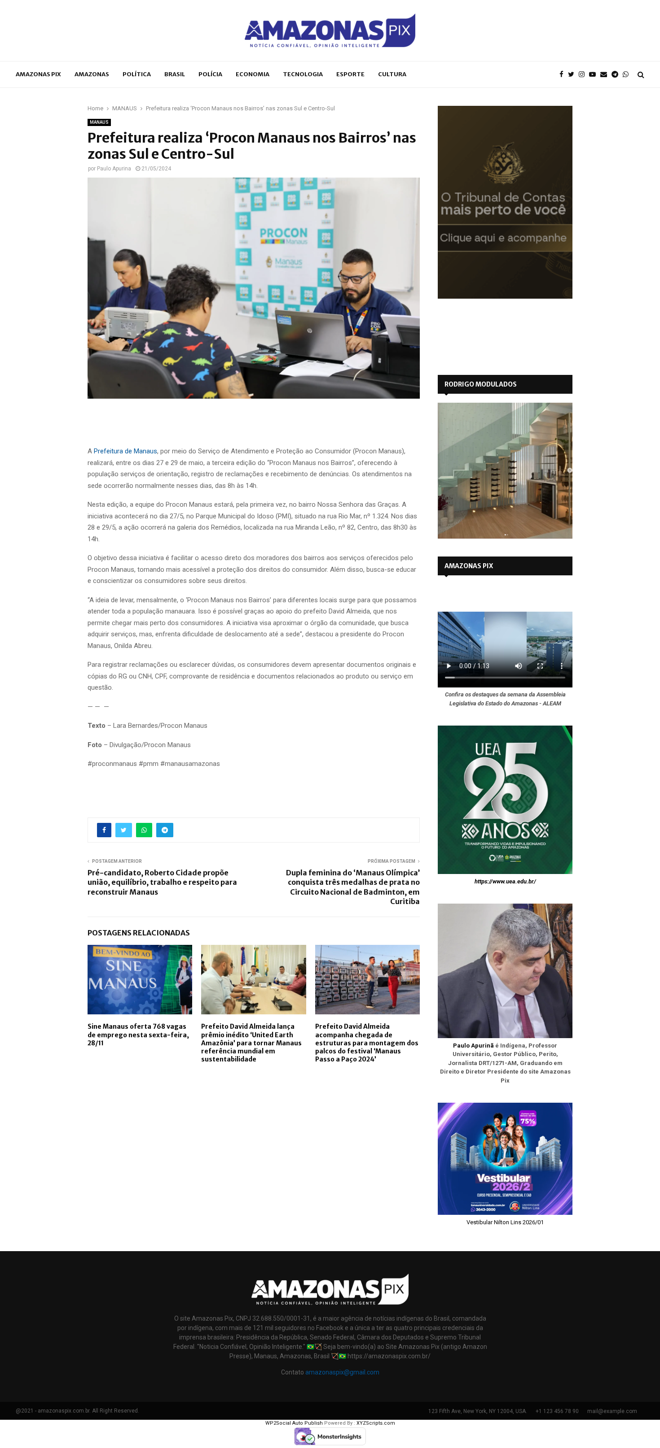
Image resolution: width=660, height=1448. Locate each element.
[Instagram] (584, 75)
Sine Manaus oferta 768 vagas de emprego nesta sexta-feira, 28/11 (138, 1034)
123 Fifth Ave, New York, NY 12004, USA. (477, 1411)
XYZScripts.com (375, 1423)
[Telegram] (617, 75)
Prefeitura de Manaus (125, 451)
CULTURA (392, 74)
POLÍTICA (137, 74)
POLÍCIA (210, 74)
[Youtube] (594, 75)
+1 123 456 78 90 (557, 1411)
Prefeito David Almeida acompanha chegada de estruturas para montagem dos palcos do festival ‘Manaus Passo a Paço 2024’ (366, 1042)
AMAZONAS (92, 74)
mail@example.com (612, 1411)
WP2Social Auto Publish (294, 1423)
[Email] (606, 75)
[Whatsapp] (628, 75)
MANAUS (99, 122)
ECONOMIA (252, 74)
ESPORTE (350, 74)
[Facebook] (563, 75)
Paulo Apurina (114, 168)
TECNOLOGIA (303, 74)
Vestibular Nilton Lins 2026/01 (505, 1222)
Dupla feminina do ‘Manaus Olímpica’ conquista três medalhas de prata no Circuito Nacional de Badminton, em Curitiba (353, 887)
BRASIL (174, 74)
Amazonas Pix (38, 74)
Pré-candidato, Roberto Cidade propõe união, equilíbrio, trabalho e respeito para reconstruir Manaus (162, 882)
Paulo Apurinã (473, 1045)
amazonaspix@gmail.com (342, 1372)
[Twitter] (573, 75)
